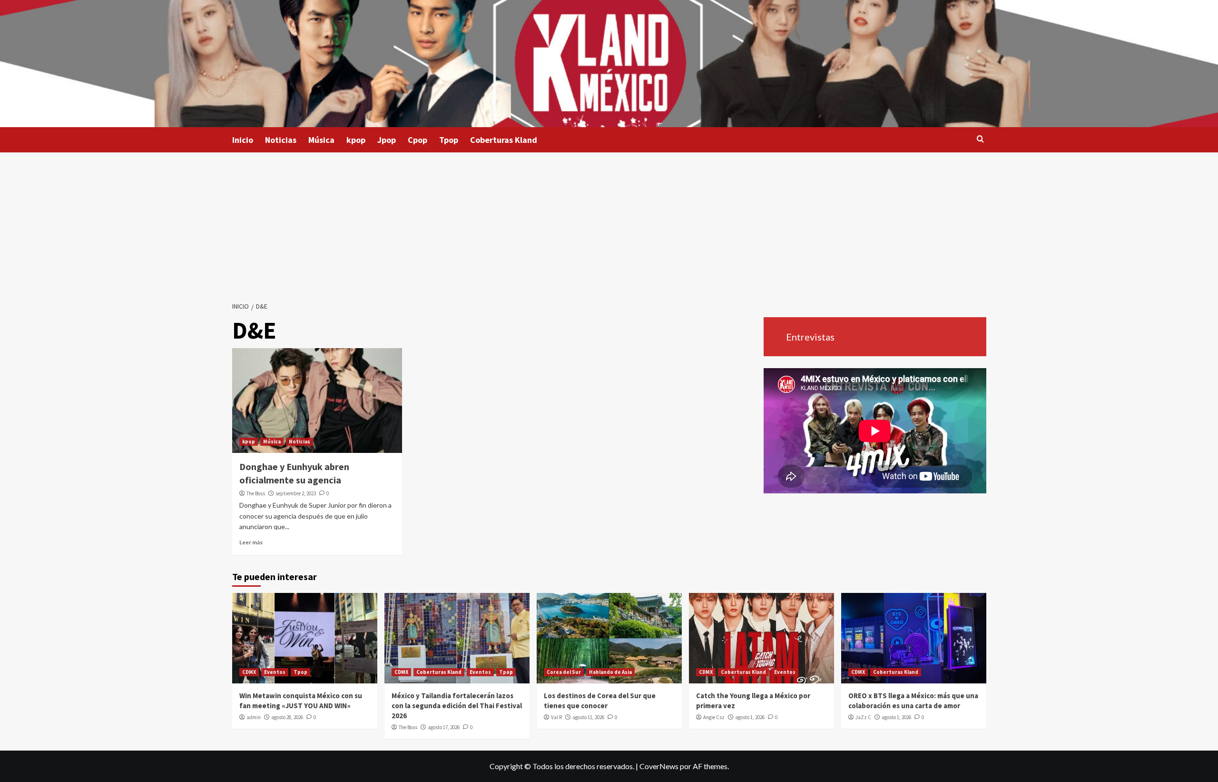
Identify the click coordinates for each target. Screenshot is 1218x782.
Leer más (251, 542)
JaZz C (863, 717)
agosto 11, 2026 (588, 717)
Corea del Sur (564, 672)
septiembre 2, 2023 (295, 493)
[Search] (980, 139)
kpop (355, 139)
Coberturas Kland (503, 139)
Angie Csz (714, 717)
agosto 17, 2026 (444, 727)
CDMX (249, 672)
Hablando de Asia (610, 672)
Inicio (242, 139)
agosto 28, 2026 (287, 717)
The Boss (255, 493)
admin (253, 717)
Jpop (386, 139)
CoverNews (658, 766)
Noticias (280, 139)
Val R (556, 717)
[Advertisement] (609, 224)
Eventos (274, 672)
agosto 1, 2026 (750, 717)
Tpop (448, 139)
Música (321, 139)
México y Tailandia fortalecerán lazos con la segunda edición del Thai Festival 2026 (457, 705)
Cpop (417, 139)
